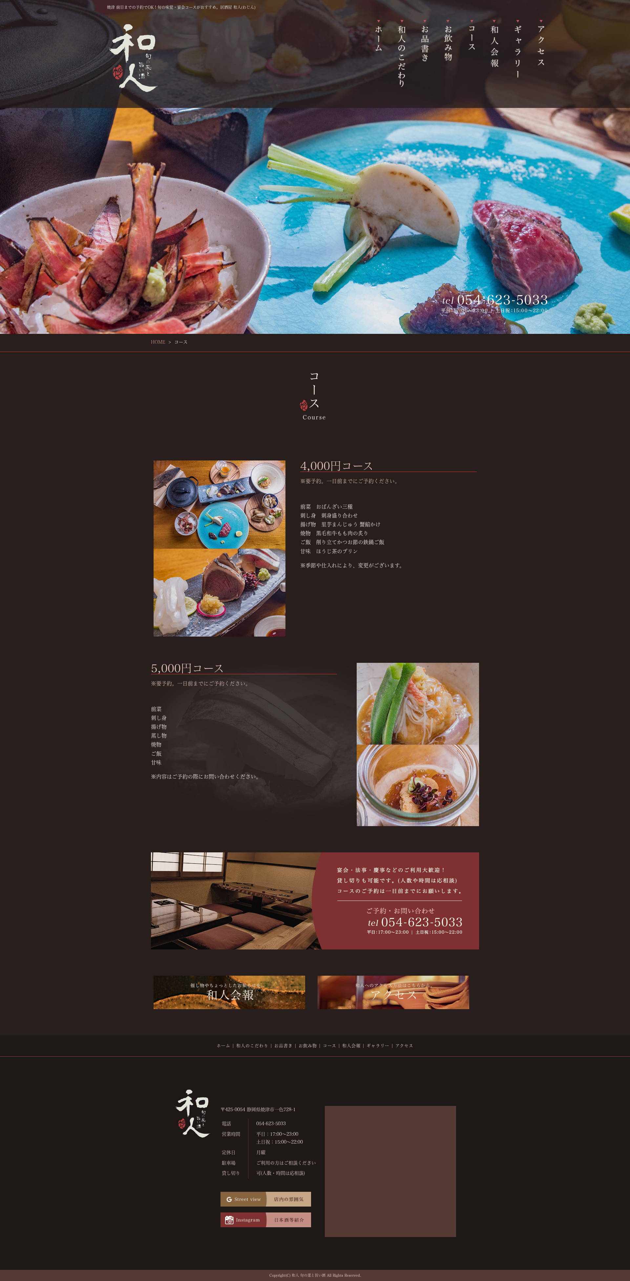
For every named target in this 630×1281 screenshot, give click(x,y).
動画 (265, 1199)
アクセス (543, 51)
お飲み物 (448, 51)
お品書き (424, 51)
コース (472, 51)
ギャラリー (519, 51)
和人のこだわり (401, 51)
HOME (158, 342)
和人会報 (495, 51)
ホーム (377, 51)
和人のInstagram (265, 1220)
